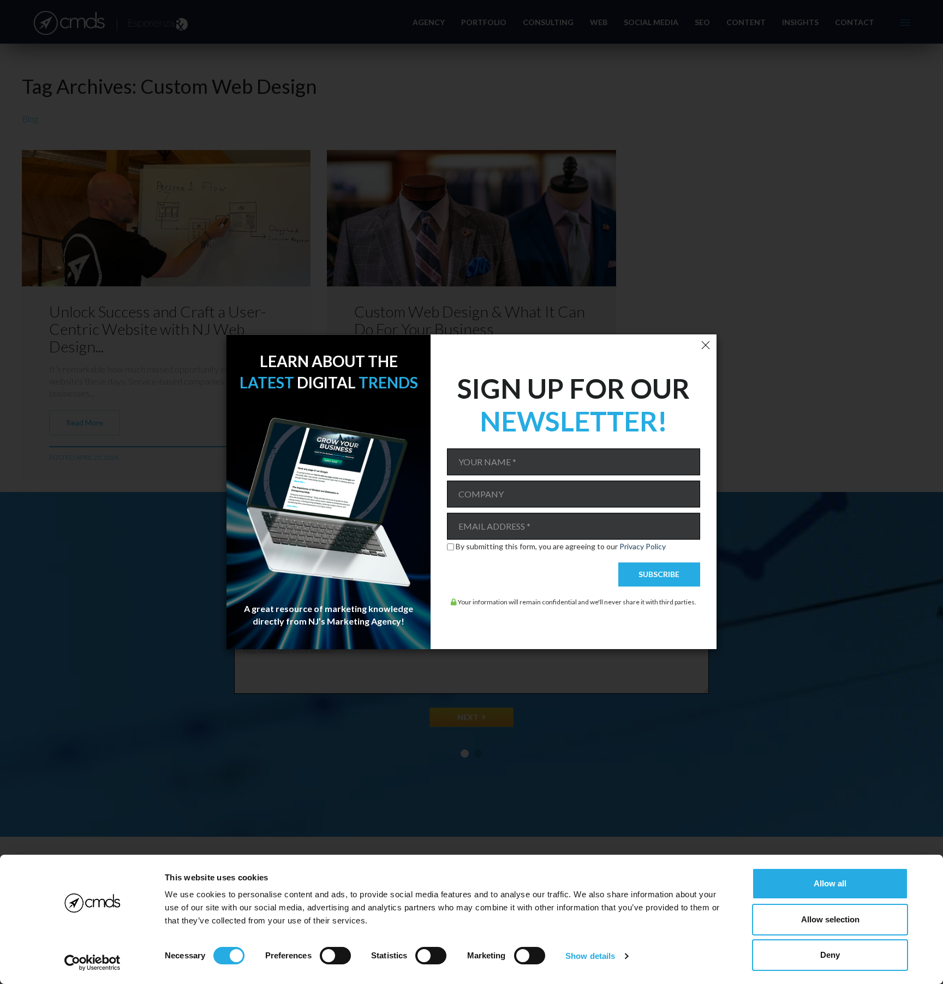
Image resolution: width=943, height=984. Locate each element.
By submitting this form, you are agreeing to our (561, 546)
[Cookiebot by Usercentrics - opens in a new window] (92, 963)
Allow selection (830, 919)
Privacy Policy (642, 546)
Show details (590, 956)
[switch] (335, 955)
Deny (830, 954)
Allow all (830, 883)
